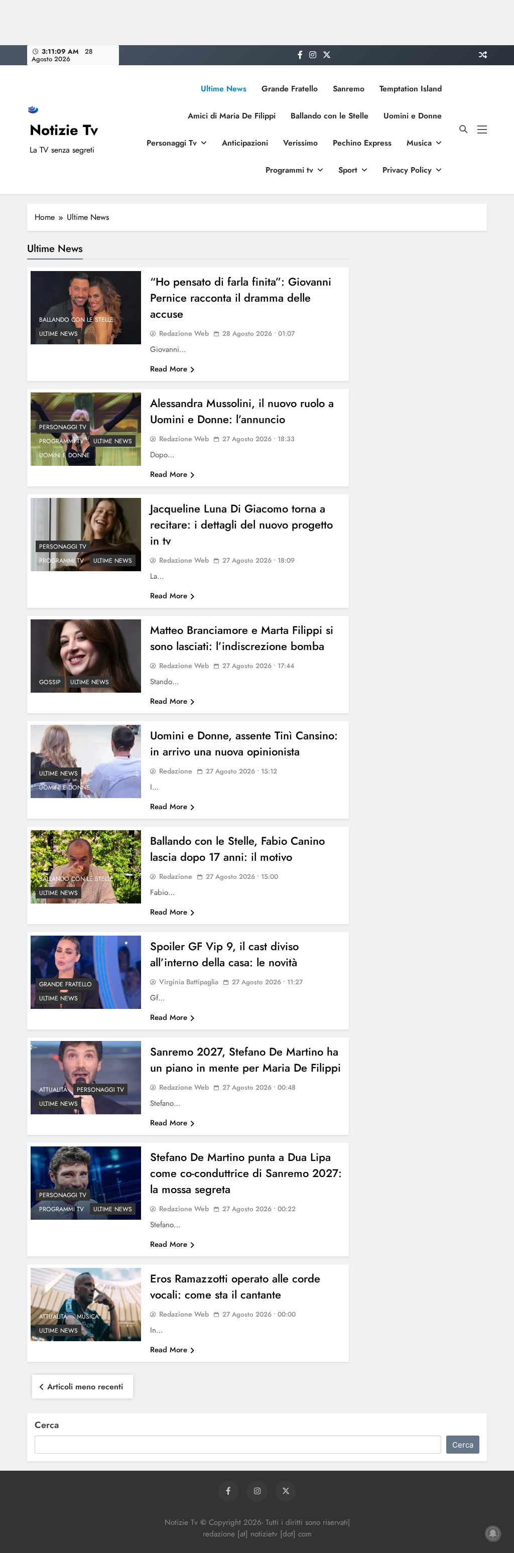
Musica (419, 143)
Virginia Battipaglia (188, 982)
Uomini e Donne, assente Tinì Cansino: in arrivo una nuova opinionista (244, 743)
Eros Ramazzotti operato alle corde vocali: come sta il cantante (235, 1286)
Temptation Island (410, 88)
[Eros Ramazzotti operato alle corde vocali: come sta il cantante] (86, 1304)
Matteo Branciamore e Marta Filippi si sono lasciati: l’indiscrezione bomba (241, 638)
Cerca (47, 1425)
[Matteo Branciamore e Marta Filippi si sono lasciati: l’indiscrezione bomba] (86, 656)
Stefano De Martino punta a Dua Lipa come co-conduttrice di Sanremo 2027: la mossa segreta (246, 1173)
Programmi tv (289, 170)
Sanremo (348, 88)
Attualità (53, 1089)
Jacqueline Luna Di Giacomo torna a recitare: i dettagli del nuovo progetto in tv (241, 524)
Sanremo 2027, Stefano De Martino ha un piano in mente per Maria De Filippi (245, 1060)
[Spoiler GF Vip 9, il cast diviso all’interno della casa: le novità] (86, 972)
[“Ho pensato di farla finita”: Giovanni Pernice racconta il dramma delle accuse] (86, 307)
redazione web (184, 333)
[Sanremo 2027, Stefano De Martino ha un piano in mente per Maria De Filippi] (86, 1077)
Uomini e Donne (412, 115)
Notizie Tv (64, 130)
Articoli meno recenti (85, 1386)
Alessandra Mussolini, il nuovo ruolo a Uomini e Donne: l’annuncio (242, 411)
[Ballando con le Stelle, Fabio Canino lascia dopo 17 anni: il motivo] (86, 866)
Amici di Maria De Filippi (232, 115)
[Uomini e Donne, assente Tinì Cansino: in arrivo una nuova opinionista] (86, 761)
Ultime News (223, 88)
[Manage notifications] (493, 1533)
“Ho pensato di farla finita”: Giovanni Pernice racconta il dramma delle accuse (240, 298)
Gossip (50, 682)
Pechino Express (362, 143)
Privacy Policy (407, 170)
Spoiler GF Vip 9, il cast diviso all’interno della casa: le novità (224, 954)
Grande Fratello (290, 88)
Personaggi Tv (172, 143)
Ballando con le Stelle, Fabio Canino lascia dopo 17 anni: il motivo (237, 849)
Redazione (175, 876)
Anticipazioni (245, 143)
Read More (168, 368)
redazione (175, 771)
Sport (347, 170)
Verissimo (300, 143)
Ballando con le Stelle (329, 115)
